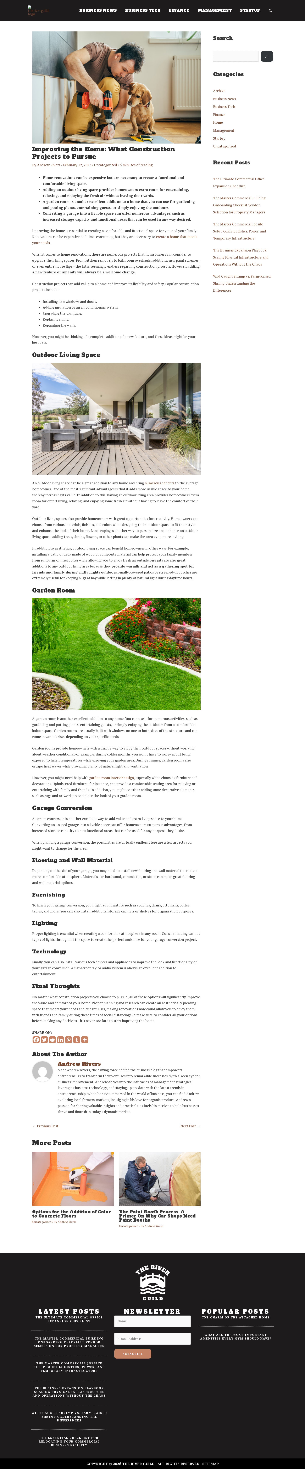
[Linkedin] (60, 1039)
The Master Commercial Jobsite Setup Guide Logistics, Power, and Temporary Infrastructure (239, 231)
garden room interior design (111, 777)
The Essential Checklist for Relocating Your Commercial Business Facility (69, 1441)
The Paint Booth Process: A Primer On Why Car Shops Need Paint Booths (157, 1216)
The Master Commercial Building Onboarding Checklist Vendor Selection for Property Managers (239, 205)
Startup (219, 138)
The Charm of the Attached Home (236, 1317)
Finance (219, 114)
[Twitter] (44, 1039)
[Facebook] (36, 1039)
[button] (270, 10)
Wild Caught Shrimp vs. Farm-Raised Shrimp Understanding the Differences (242, 283)
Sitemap (210, 1463)
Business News (224, 98)
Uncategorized (105, 165)
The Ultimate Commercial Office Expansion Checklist (69, 1319)
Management (223, 130)
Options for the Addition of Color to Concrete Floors (71, 1214)
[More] (84, 1039)
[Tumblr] (76, 1039)
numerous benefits (159, 483)
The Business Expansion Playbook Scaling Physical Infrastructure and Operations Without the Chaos (240, 257)
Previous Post (45, 1126)
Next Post (190, 1126)
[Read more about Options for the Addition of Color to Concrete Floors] (73, 1178)
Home (218, 122)
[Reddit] (52, 1039)
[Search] (267, 56)
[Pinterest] (68, 1039)
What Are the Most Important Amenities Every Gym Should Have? (235, 1336)
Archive (219, 90)
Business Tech (224, 106)
